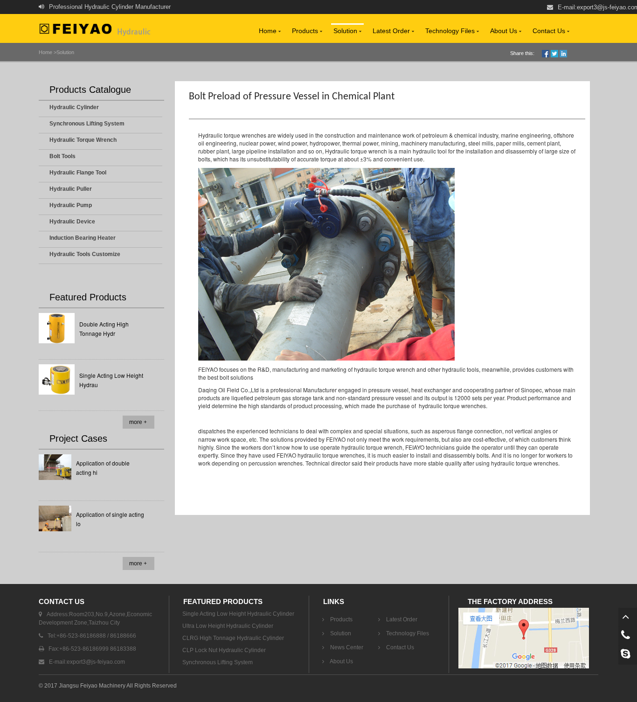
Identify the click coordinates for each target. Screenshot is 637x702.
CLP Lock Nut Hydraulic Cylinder (224, 650)
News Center (346, 647)
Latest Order (392, 31)
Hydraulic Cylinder (74, 107)
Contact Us (550, 31)
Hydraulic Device (72, 221)
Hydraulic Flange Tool (77, 172)
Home (268, 31)
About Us (504, 31)
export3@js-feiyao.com (96, 662)
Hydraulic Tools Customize (84, 254)
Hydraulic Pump (70, 205)
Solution (346, 31)
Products (306, 31)
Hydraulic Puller (70, 189)
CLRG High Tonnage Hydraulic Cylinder (233, 638)
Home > (47, 52)
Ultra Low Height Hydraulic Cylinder (227, 626)
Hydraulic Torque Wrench (83, 140)
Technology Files (451, 31)
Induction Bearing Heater (82, 238)
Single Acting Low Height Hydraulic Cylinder (238, 614)
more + (138, 422)
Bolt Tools (62, 156)
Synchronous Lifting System (87, 123)
